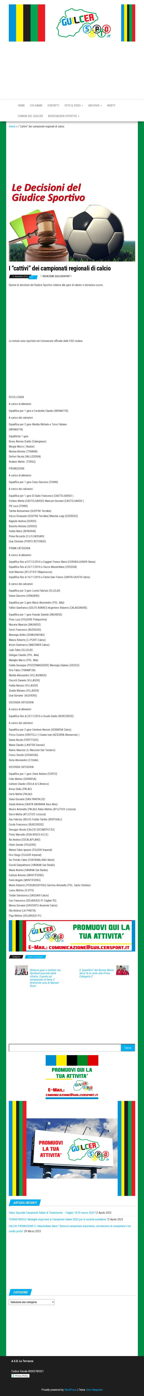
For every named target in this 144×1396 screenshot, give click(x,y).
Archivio (94, 105)
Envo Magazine (94, 1389)
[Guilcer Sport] (10, 105)
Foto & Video (72, 105)
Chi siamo (36, 105)
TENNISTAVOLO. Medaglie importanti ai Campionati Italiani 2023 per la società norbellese (57, 1219)
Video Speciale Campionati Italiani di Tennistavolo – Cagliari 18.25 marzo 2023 (51, 1212)
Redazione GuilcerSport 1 (57, 276)
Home (21, 105)
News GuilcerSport (35, 957)
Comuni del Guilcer (30, 116)
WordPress (70, 1389)
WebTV (111, 105)
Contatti (53, 105)
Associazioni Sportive (63, 116)
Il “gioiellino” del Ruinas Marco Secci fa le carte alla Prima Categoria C (96, 973)
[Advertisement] (72, 71)
